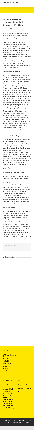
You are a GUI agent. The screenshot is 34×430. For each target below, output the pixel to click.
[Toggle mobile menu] (30, 3)
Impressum (21, 392)
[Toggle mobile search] (27, 3)
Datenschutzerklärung (25, 388)
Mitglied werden (23, 385)
